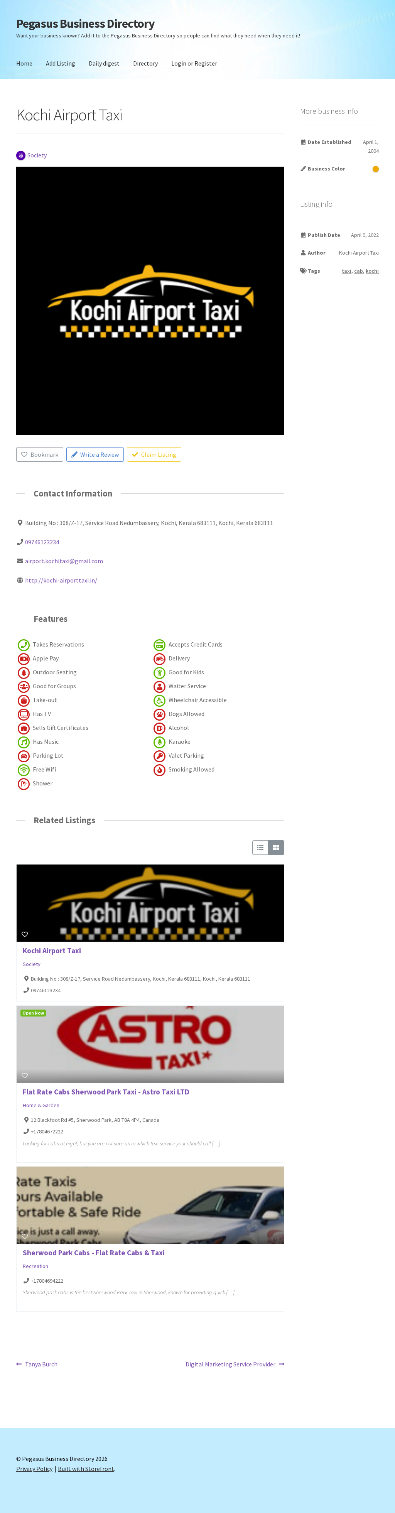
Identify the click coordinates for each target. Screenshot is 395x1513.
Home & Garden (41, 1105)
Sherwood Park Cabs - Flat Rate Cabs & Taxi (94, 1252)
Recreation (35, 1266)
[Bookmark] (25, 934)
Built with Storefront (86, 1468)
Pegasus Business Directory (85, 23)
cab (358, 270)
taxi (346, 270)
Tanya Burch (41, 1364)
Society (32, 964)
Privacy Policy (34, 1468)
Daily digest (104, 63)
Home (24, 63)
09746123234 (42, 542)
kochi (372, 270)
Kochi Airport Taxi (52, 950)
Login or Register (194, 63)
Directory (145, 63)
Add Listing (60, 63)
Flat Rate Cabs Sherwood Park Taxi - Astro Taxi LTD (106, 1091)
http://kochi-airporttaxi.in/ (61, 580)
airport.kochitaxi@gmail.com (64, 561)
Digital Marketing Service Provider (230, 1364)
